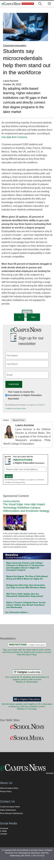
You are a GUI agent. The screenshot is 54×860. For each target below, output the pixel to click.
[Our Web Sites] (27, 726)
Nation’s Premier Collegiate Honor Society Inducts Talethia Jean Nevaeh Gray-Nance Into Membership (26, 604)
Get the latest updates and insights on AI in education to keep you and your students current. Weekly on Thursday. (27, 706)
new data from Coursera (14, 137)
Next (33, 317)
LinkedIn (3, 834)
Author (6, 420)
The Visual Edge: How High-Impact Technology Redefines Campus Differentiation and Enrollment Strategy (26, 507)
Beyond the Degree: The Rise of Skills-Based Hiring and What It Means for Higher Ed (27, 577)
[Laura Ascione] (9, 438)
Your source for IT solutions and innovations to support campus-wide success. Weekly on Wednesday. (27, 679)
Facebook (4, 828)
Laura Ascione (24, 425)
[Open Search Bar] (40, 4)
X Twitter (3, 831)
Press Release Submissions (11, 813)
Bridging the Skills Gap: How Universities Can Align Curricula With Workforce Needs (26, 586)
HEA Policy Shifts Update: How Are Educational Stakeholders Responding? (24, 595)
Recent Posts (19, 420)
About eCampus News (9, 788)
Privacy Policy (21, 408)
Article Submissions (8, 810)
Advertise (50, 773)
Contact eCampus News (10, 807)
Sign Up (9, 476)
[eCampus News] (11, 4)
